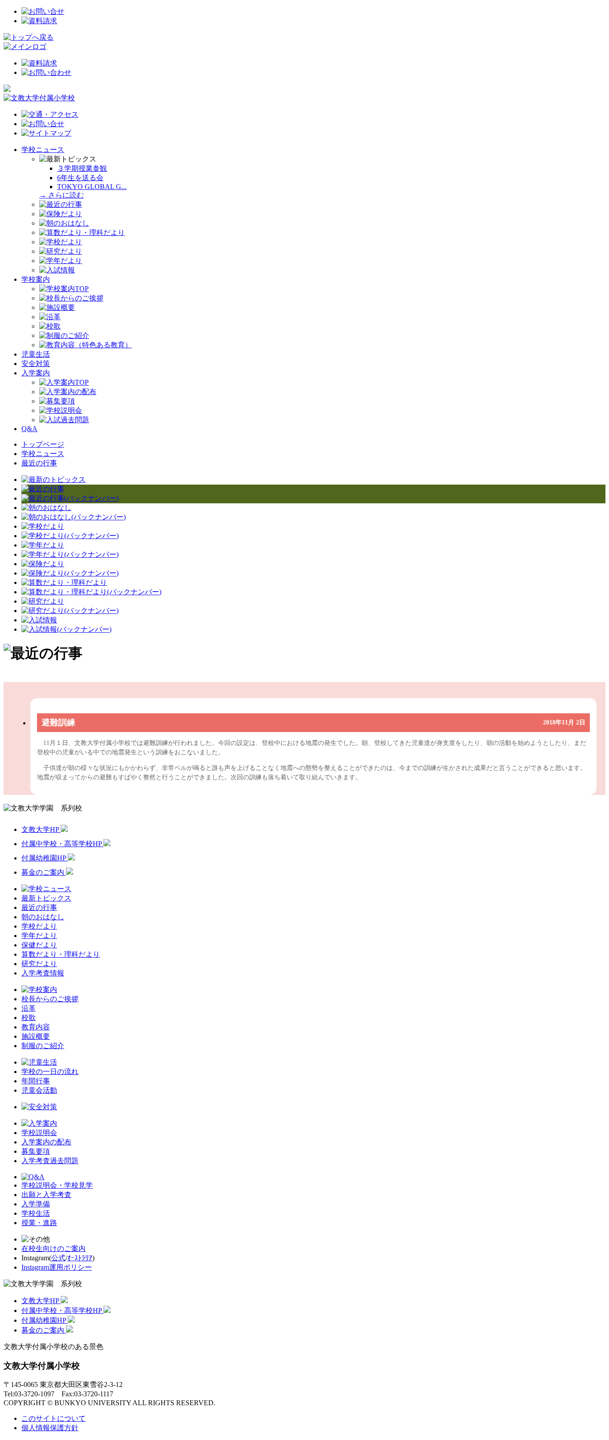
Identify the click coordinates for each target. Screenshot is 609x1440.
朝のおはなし (42, 917)
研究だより (39, 963)
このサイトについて (53, 1418)
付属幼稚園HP (44, 858)
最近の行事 (39, 463)
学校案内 (35, 279)
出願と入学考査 (46, 1194)
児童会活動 (39, 1090)
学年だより (39, 935)
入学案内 (35, 373)
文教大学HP (41, 829)
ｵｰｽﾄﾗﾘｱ (79, 1258)
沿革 (28, 1008)
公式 (58, 1258)
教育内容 (35, 1027)
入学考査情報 (42, 973)
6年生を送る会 (80, 177)
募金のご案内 (43, 872)
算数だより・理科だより (60, 954)
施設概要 (35, 1036)
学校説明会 (39, 1132)
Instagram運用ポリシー (56, 1267)
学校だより (39, 926)
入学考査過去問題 (49, 1160)
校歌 (28, 1017)
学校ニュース (42, 149)
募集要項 (35, 1151)
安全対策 (35, 363)
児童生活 (35, 354)
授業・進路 (39, 1222)
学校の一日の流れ (49, 1071)
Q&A (29, 428)
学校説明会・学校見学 (57, 1185)
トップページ (42, 444)
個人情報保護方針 (49, 1428)
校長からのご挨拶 (49, 999)
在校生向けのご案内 (53, 1248)
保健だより (39, 945)
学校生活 (35, 1213)
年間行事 (35, 1081)
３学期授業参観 (82, 168)
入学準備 (35, 1204)
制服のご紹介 (42, 1045)
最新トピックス (46, 898)
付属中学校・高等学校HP (62, 844)
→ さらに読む (61, 195)
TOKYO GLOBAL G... (92, 186)
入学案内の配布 (46, 1142)
